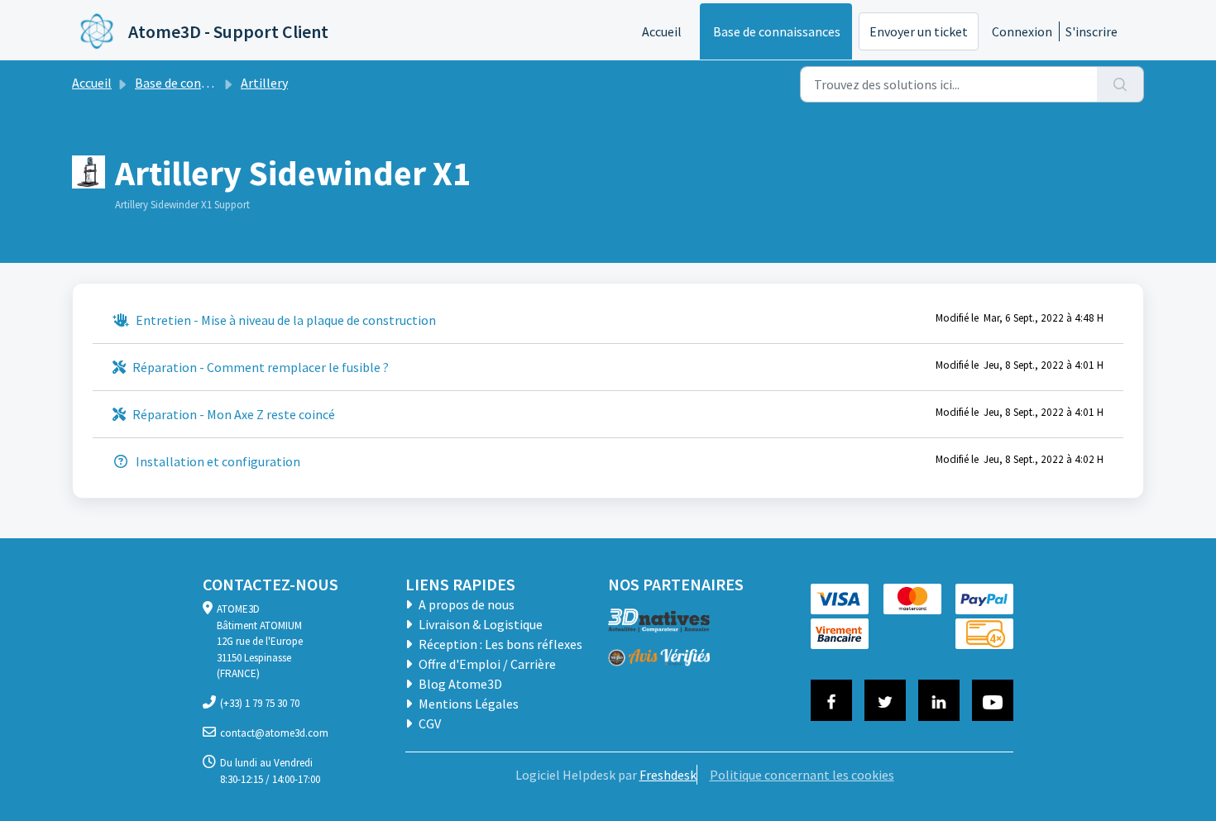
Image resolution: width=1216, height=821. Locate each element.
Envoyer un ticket (918, 31)
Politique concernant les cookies (802, 774)
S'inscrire (1091, 31)
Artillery (264, 82)
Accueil (662, 31)
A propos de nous (465, 604)
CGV (428, 723)
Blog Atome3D (459, 683)
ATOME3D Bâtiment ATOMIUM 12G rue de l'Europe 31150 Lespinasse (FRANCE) (260, 641)
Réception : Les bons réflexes (499, 644)
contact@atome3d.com (274, 733)
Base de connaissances (776, 31)
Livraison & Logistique (479, 624)
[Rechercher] (1120, 84)
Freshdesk (668, 774)
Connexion (1022, 31)
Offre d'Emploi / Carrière (486, 664)
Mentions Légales (467, 703)
